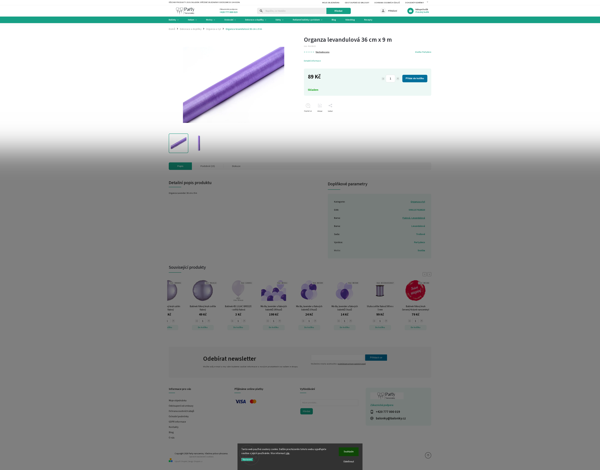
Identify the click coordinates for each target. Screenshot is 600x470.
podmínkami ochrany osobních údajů (352, 364)
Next (429, 274)
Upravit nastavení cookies (201, 456)
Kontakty (173, 427)
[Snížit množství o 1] (383, 78)
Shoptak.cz (198, 461)
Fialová (406, 218)
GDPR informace (177, 421)
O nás (172, 437)
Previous (425, 274)
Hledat (338, 11)
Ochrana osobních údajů (387, 2)
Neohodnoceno (322, 52)
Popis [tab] (180, 166)
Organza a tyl (418, 201)
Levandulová (418, 218)
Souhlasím (349, 451)
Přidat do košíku (415, 78)
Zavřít (421, 116)
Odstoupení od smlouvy (357, 2)
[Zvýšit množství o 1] (397, 78)
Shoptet (184, 461)
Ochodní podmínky (414, 2)
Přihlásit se (376, 357)
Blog (171, 432)
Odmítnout (348, 461)
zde (288, 453)
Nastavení (247, 459)
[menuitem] (176, 20)
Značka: (423, 52)
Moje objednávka (331, 2)
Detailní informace (312, 60)
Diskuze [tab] (236, 166)
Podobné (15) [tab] (207, 166)
